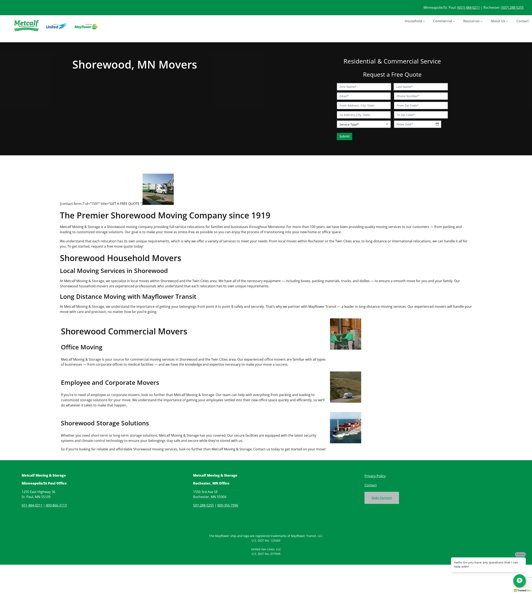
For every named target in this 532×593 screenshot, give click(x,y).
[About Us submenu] (507, 21)
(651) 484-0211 (468, 7)
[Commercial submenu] (454, 21)
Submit (345, 136)
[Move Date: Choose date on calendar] (437, 124)
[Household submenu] (424, 21)
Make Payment (382, 498)
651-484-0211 (32, 505)
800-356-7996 (227, 505)
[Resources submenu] (481, 21)
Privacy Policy (375, 476)
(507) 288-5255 (512, 7)
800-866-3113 (56, 505)
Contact (371, 485)
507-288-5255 (203, 505)
